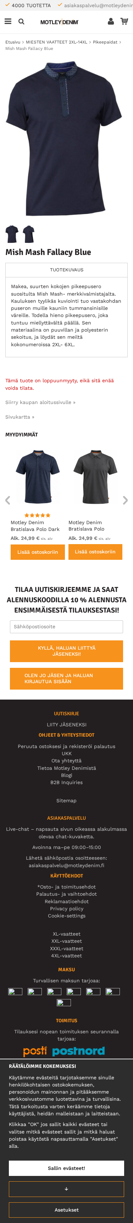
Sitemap (66, 800)
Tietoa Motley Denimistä (66, 768)
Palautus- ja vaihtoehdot (66, 894)
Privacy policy (66, 908)
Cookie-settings (66, 915)
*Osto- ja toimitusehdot (66, 887)
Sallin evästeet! (66, 1168)
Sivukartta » (19, 417)
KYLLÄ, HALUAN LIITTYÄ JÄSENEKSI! (66, 651)
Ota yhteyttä (66, 760)
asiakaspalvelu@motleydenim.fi (66, 865)
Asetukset (67, 1210)
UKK (67, 753)
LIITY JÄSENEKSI (67, 724)
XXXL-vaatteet (66, 948)
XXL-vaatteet (66, 941)
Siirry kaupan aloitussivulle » (40, 402)
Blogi (66, 775)
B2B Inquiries (66, 782)
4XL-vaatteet (66, 955)
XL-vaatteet (67, 934)
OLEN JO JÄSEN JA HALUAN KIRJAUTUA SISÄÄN (58, 678)
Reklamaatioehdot (67, 901)
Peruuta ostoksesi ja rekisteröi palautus (66, 746)
